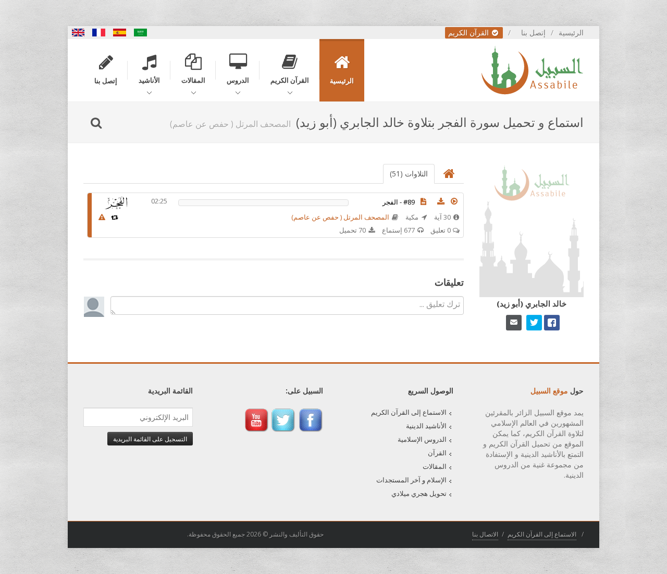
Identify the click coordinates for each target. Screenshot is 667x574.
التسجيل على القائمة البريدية (150, 439)
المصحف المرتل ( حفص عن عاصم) (340, 217)
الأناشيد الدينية (426, 425)
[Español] (119, 32)
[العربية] (140, 32)
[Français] (99, 32)
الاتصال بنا (485, 534)
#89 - (398, 202)
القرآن (437, 452)
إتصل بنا (533, 32)
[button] (454, 201)
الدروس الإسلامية (422, 439)
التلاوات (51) (409, 173)
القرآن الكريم (469, 32)
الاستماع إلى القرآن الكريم (409, 412)
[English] (78, 32)
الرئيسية (571, 32)
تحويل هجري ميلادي (419, 493)
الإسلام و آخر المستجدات (411, 479)
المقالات (435, 466)
